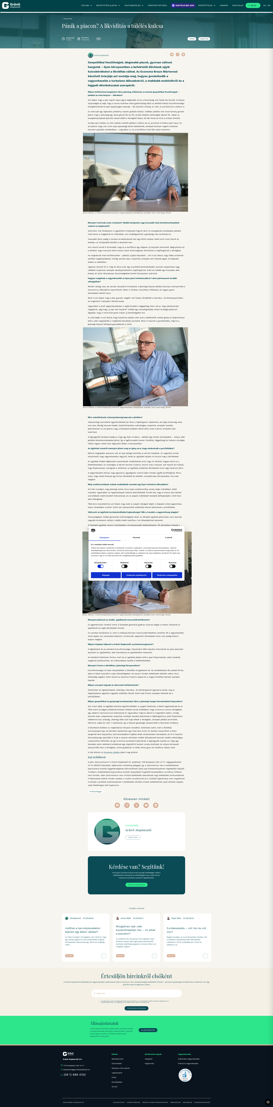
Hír (98, 39)
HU (264, 5)
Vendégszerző (75, 918)
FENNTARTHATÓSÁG (157, 5)
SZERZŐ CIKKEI (133, 837)
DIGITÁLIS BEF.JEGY (185, 5)
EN (269, 5)
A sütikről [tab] (168, 537)
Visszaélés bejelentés (202, 1102)
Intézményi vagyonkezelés (189, 1059)
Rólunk (115, 1054)
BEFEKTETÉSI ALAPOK (106, 5)
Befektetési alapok (153, 1054)
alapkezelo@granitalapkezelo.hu (76, 1070)
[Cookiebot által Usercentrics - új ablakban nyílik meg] (172, 530)
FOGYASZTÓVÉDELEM (133, 1102)
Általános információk (121, 1068)
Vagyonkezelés (184, 1054)
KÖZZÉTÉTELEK (205, 5)
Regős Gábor (176, 918)
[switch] (124, 566)
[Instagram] (127, 805)
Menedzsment (117, 1059)
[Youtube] (146, 805)
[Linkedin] (183, 54)
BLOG (253, 5)
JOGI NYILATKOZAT (119, 1102)
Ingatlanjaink (117, 1073)
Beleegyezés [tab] (104, 537)
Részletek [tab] (136, 537)
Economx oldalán (112, 752)
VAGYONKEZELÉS (132, 5)
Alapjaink (148, 1059)
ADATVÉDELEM (187, 1102)
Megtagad (106, 575)
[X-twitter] (177, 54)
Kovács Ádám (126, 918)
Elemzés (69, 956)
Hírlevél (192, 39)
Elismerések (117, 1063)
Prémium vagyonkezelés (188, 1063)
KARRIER (224, 5)
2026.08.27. (139, 918)
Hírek (114, 1077)
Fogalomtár (204, 39)
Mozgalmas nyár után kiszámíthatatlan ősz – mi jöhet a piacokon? (135, 930)
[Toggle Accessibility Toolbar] (268, 1102)
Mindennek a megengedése (167, 575)
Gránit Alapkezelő (101, 55)
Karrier (114, 1087)
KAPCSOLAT (237, 5)
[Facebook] (172, 54)
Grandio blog (67, 18)
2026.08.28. (89, 918)
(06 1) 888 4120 (75, 1074)
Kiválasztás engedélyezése (137, 575)
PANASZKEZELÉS (175, 1102)
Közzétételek (117, 1082)
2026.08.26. (189, 918)
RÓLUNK (85, 5)
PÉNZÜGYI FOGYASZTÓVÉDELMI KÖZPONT (155, 1102)
